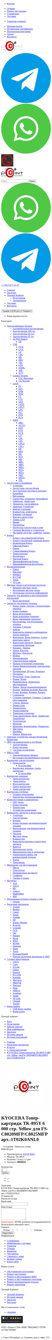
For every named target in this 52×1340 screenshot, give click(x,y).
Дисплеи (17, 833)
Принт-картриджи (22, 786)
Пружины (18, 674)
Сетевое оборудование (18, 959)
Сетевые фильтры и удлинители (28, 530)
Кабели (16, 629)
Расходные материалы (18, 904)
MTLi (21, 472)
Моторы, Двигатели (22, 653)
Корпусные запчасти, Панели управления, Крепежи (27, 643)
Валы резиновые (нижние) (26, 616)
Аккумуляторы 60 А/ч (23, 334)
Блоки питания (20, 747)
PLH (20, 415)
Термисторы (19, 705)
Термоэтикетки (20, 553)
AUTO (21, 425)
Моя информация (15, 1029)
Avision (16, 907)
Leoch (15, 383)
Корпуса (17, 846)
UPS (20, 365)
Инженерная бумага (22, 543)
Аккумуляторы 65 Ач (23, 336)
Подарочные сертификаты (20, 29)
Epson (15, 914)
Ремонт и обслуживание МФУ (22, 1276)
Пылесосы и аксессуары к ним (28, 527)
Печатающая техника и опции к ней (25, 899)
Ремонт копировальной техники (23, 1282)
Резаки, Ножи (19, 679)
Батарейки (18, 493)
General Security (20, 375)
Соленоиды (18, 695)
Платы (16, 860)
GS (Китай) (24, 381)
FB (19, 341)
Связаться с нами (15, 1256)
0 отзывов (8, 1146)
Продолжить (7, 1233)
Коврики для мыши (22, 514)
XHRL (21, 368)
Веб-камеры (19, 496)
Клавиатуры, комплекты (25, 512)
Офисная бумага (21, 546)
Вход (9, 1021)
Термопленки (19, 708)
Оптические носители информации (30, 593)
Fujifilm (16, 917)
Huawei (16, 972)
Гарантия (11, 1246)
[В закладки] (8, 1178)
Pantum (16, 935)
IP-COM (17, 577)
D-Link (16, 967)
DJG (20, 389)
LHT (20, 402)
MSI (15, 896)
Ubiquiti (16, 1001)
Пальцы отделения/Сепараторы (28, 663)
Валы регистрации (22, 614)
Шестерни (18, 729)
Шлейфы (17, 731)
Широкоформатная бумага (26, 561)
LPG (20, 409)
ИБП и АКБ (13, 752)
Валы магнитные (21, 600)
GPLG (21, 443)
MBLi (21, 467)
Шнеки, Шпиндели (22, 734)
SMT (20, 475)
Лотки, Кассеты (20, 650)
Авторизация (19, 300)
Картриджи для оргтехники (20, 760)
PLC (20, 412)
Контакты (12, 36)
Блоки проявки (20, 611)
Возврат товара (14, 1259)
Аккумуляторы (20, 744)
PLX (20, 417)
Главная (11, 1042)
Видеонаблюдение (16, 566)
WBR (15, 420)
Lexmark (17, 928)
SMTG (21, 478)
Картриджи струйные (17, 792)
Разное (16, 548)
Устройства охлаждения (24, 810)
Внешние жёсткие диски (25, 587)
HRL (20, 360)
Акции (10, 34)
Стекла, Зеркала (20, 703)
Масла (16, 867)
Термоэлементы (20, 710)
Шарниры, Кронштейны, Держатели (31, 726)
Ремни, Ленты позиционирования (29, 687)
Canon (16, 912)
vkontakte (11, 1312)
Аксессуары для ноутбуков (26, 488)
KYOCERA (29, 1154)
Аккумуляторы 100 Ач (24, 331)
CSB (15, 344)
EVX (20, 349)
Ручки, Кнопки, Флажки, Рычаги (29, 692)
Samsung (17, 946)
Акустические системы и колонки (29, 491)
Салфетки (17, 875)
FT (19, 396)
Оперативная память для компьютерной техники (25, 855)
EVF (20, 430)
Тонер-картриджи (21, 789)
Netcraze (17, 985)
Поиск (32, 181)
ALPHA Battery (20, 339)
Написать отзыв (23, 1146)
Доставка (11, 16)
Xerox (15, 951)
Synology (17, 993)
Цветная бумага (20, 559)
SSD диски (18, 802)
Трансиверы (19, 862)
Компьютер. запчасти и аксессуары (24, 812)
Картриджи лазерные (17, 776)
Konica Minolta (20, 922)
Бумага (10, 535)
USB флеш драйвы (22, 1009)
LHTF (21, 404)
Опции (16, 901)
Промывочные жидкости (25, 873)
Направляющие (20, 658)
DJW (20, 394)
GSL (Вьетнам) (25, 378)
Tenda (15, 580)
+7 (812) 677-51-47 (10, 285)
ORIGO (16, 990)
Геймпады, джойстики (24, 501)
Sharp (15, 949)
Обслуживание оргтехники (20, 1271)
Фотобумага (19, 556)
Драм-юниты (19, 763)
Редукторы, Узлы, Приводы (26, 676)
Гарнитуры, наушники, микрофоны (30, 498)
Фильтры (17, 723)
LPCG (21, 407)
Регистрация (19, 298)
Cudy (15, 964)
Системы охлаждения (23, 750)
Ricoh (15, 938)
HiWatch (17, 574)
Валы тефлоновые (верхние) (27, 619)
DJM (20, 391)
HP (20, 449)
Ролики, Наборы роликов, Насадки (30, 689)
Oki (14, 933)
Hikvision (17, 572)
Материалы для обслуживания (22, 865)
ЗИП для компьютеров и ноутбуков (24, 742)
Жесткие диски (20, 836)
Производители (14, 26)
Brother (16, 909)
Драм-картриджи (21, 778)
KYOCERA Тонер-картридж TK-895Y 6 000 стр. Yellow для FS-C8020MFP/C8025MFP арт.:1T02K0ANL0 (28, 1055)
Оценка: (5, 1227)
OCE (15, 930)
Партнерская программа (19, 31)
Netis (15, 988)
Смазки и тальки (21, 878)
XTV (20, 373)
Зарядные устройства (23, 506)
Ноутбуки (11, 880)
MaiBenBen (18, 894)
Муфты (16, 655)
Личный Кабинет (15, 1294)
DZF (20, 428)
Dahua (16, 569)
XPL (20, 370)
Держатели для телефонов (25, 504)
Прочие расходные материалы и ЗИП (31, 956)
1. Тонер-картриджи (17, 1050)
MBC (21, 462)
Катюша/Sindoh (20, 954)
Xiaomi (16, 1003)
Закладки (11, 1032)
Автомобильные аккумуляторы (28, 328)
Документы (12, 1253)
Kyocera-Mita (24, 765)
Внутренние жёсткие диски (26, 590)
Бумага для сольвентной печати (28, 538)
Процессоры (19, 807)
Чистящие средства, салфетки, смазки (31, 532)
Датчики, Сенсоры (22, 627)
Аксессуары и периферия (19, 483)
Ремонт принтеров (16, 1284)
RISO (15, 941)
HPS (20, 451)
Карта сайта (13, 1261)
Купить (5, 1173)
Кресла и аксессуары (23, 517)
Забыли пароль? (15, 1026)
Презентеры (19, 525)
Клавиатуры (19, 839)
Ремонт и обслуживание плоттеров (24, 1279)
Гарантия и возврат (16, 21)
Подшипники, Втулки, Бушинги (29, 671)
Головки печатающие (23, 794)
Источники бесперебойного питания (31, 757)
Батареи (17, 820)
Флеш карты (19, 1011)
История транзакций (17, 1037)
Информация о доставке (19, 1243)
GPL (20, 355)
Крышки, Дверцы (21, 648)
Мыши (16, 522)
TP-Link (17, 582)
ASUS (16, 886)
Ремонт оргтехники (16, 11)
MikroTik (17, 983)
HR (20, 357)
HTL (20, 457)
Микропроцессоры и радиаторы (28, 852)
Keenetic (17, 977)
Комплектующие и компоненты (22, 799)
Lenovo (16, 891)
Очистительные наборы (24, 661)
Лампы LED (19, 519)
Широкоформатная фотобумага (28, 564)
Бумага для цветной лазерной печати (31, 540)
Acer (15, 883)
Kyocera (17, 925)
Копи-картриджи (21, 784)
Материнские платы (23, 849)
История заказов (15, 1034)
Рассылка (11, 1302)
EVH (20, 347)
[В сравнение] (8, 1181)
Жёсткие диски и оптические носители (26, 585)
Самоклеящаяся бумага (24, 551)
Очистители (19, 870)
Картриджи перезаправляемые (28, 797)
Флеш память (13, 1006)
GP (20, 352)
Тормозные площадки (23, 713)
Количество (7, 1167)
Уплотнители (19, 721)
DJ (19, 386)
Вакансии (12, 1251)
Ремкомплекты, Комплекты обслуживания (26, 683)
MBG (21, 464)
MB (20, 459)
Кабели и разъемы (22, 509)
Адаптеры (18, 485)
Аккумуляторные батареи (19, 326)
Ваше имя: (6, 1201)
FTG (20, 399)
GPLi (21, 446)
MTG (21, 470)
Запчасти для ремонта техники (22, 603)
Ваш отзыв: (6, 1207)
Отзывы (11, 8)
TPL (20, 362)
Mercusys (17, 980)
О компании (13, 14)
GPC (20, 438)
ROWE (16, 943)
